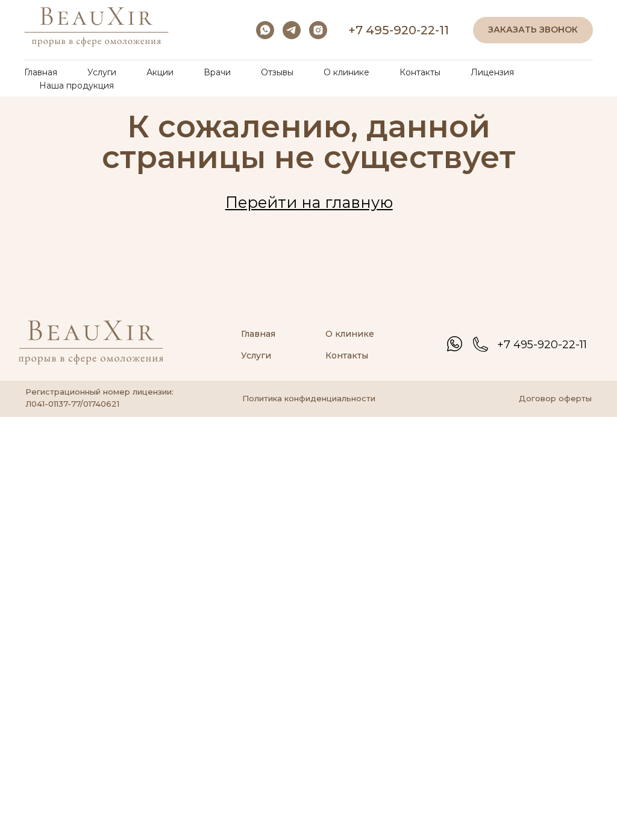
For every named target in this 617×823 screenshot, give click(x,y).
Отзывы (277, 72)
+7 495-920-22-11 (398, 30)
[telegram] (292, 30)
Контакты (419, 72)
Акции (160, 72)
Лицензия (492, 72)
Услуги (101, 72)
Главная (40, 72)
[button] (533, 30)
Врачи (217, 72)
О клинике (346, 72)
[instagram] (318, 30)
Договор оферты (555, 398)
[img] (454, 343)
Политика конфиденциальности (308, 398)
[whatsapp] (265, 30)
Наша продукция (76, 85)
